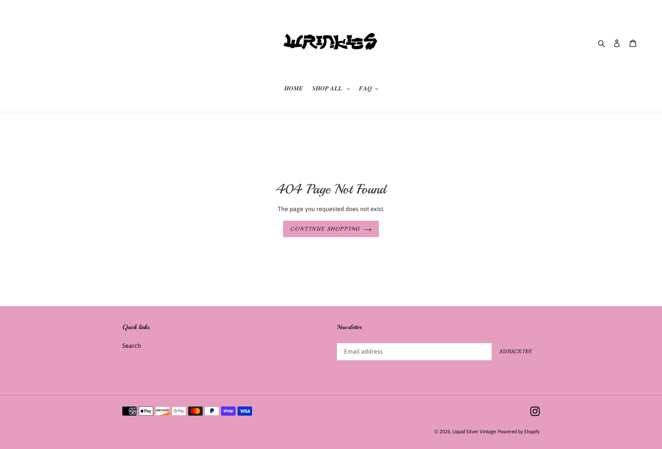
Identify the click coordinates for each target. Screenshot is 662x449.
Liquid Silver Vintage (474, 431)
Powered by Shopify (519, 431)
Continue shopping (325, 229)
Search (131, 345)
